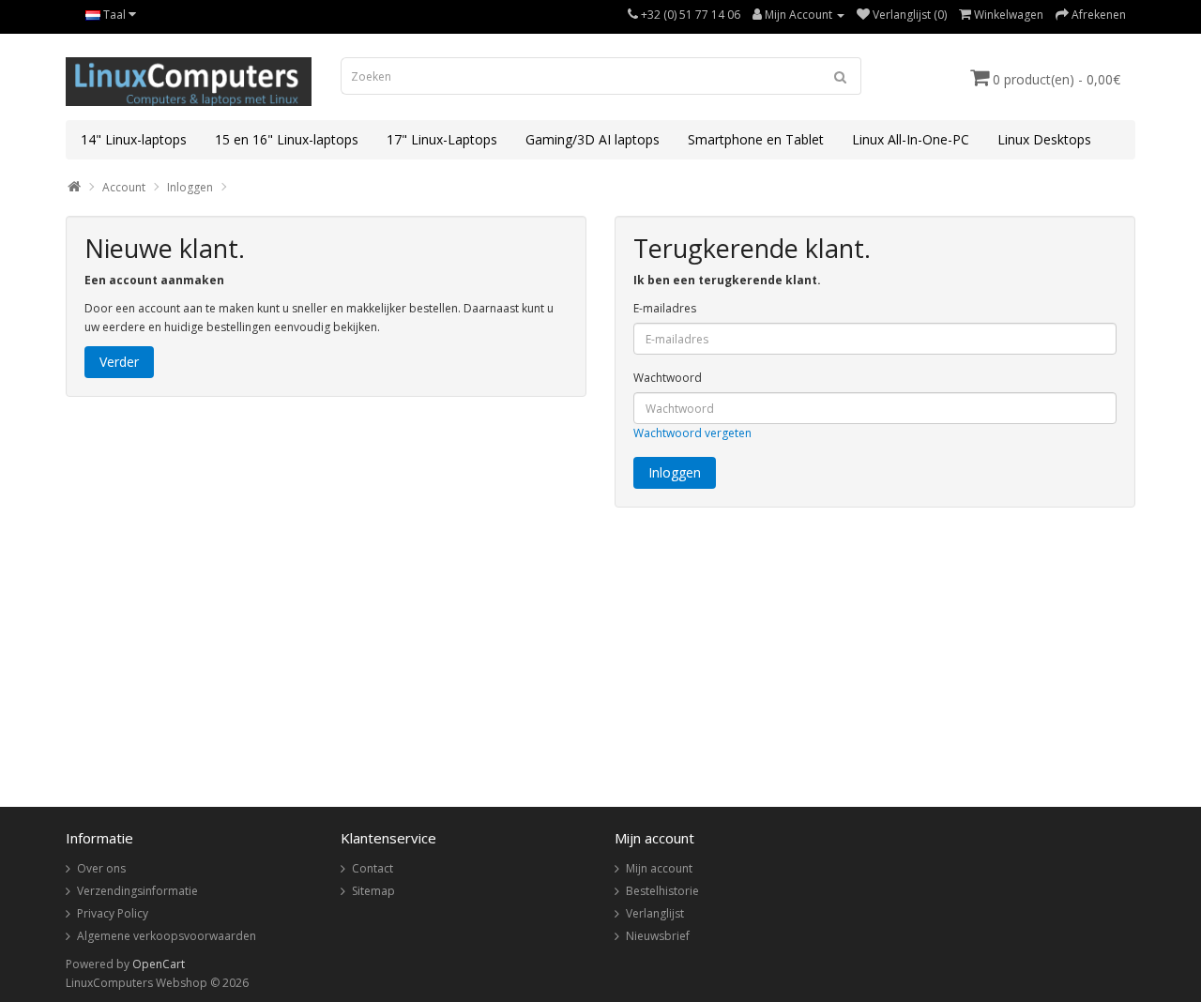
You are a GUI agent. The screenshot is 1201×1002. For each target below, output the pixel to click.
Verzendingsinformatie (137, 891)
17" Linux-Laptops (442, 139)
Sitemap (373, 891)
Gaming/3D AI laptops (592, 139)
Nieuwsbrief (658, 936)
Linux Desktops (1044, 139)
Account (123, 187)
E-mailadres (664, 308)
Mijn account (659, 868)
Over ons (101, 868)
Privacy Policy (112, 913)
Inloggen (190, 187)
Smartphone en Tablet (756, 139)
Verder (119, 362)
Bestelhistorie (662, 891)
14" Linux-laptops (134, 139)
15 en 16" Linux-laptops (286, 139)
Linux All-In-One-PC (910, 139)
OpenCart (158, 964)
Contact (372, 868)
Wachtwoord (667, 378)
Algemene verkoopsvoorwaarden (166, 936)
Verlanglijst (655, 913)
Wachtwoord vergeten (692, 433)
